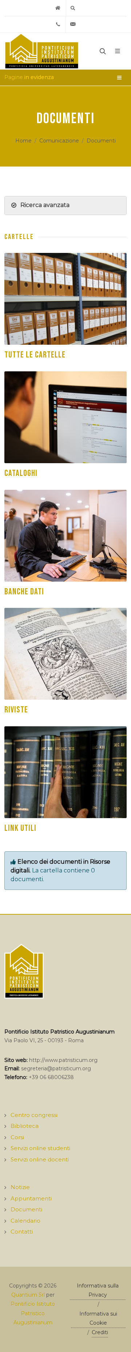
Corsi (17, 1137)
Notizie (20, 1187)
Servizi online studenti (40, 1148)
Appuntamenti (31, 1198)
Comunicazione (59, 140)
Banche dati (24, 591)
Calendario (25, 1220)
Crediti (100, 1332)
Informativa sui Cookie (98, 1318)
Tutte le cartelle (35, 354)
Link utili (20, 828)
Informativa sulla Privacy (98, 1290)
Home (23, 140)
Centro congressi (34, 1114)
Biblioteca (25, 1125)
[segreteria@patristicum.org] (73, 24)
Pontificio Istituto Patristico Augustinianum (33, 1313)
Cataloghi (20, 473)
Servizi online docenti (40, 1159)
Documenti (101, 140)
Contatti (22, 1231)
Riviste (16, 709)
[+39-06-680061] (58, 24)
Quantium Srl (28, 1295)
